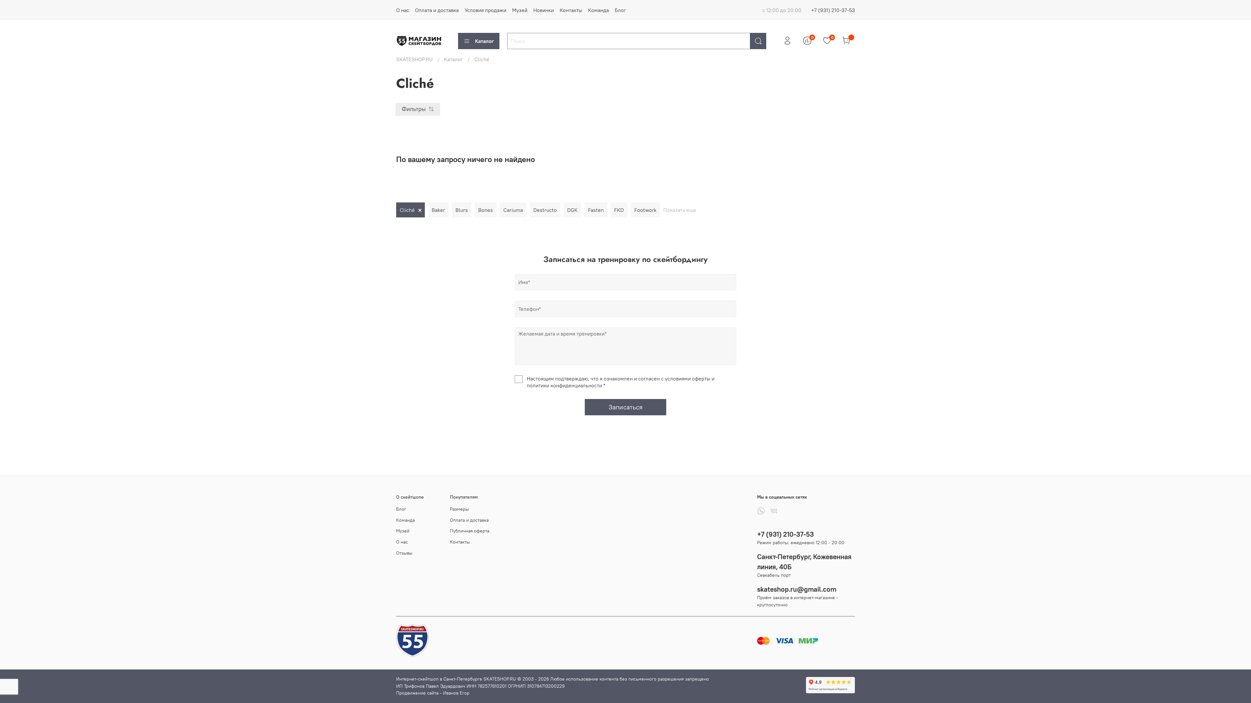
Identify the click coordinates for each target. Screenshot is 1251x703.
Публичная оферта (469, 531)
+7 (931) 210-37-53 (833, 10)
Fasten (596, 210)
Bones (485, 210)
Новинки (543, 10)
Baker (438, 210)
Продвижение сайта (417, 693)
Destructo (545, 210)
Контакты (571, 10)
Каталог (484, 41)
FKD (619, 210)
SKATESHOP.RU (414, 59)
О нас (402, 10)
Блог (620, 10)
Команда (598, 10)
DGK (572, 210)
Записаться (625, 407)
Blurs (461, 210)
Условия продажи (485, 10)
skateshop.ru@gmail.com (796, 589)
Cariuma (513, 210)
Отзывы (404, 553)
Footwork (645, 210)
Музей (519, 10)
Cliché (407, 210)
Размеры (459, 509)
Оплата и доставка (437, 10)
